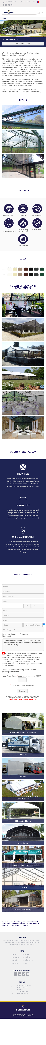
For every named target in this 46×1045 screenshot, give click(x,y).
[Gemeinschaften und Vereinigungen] (23, 735)
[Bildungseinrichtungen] (23, 823)
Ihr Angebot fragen (23, 43)
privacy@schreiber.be (10, 672)
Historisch (26, 954)
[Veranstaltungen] (23, 801)
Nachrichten (15, 957)
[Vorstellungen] (23, 846)
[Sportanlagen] (23, 890)
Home (14, 954)
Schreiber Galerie (28, 960)
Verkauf (14, 960)
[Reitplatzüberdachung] (23, 912)
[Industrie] (23, 779)
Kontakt (25, 963)
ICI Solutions (31, 1015)
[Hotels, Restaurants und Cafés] (23, 868)
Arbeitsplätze (26, 957)
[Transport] (23, 757)
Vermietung (15, 963)
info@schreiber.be (27, 2)
